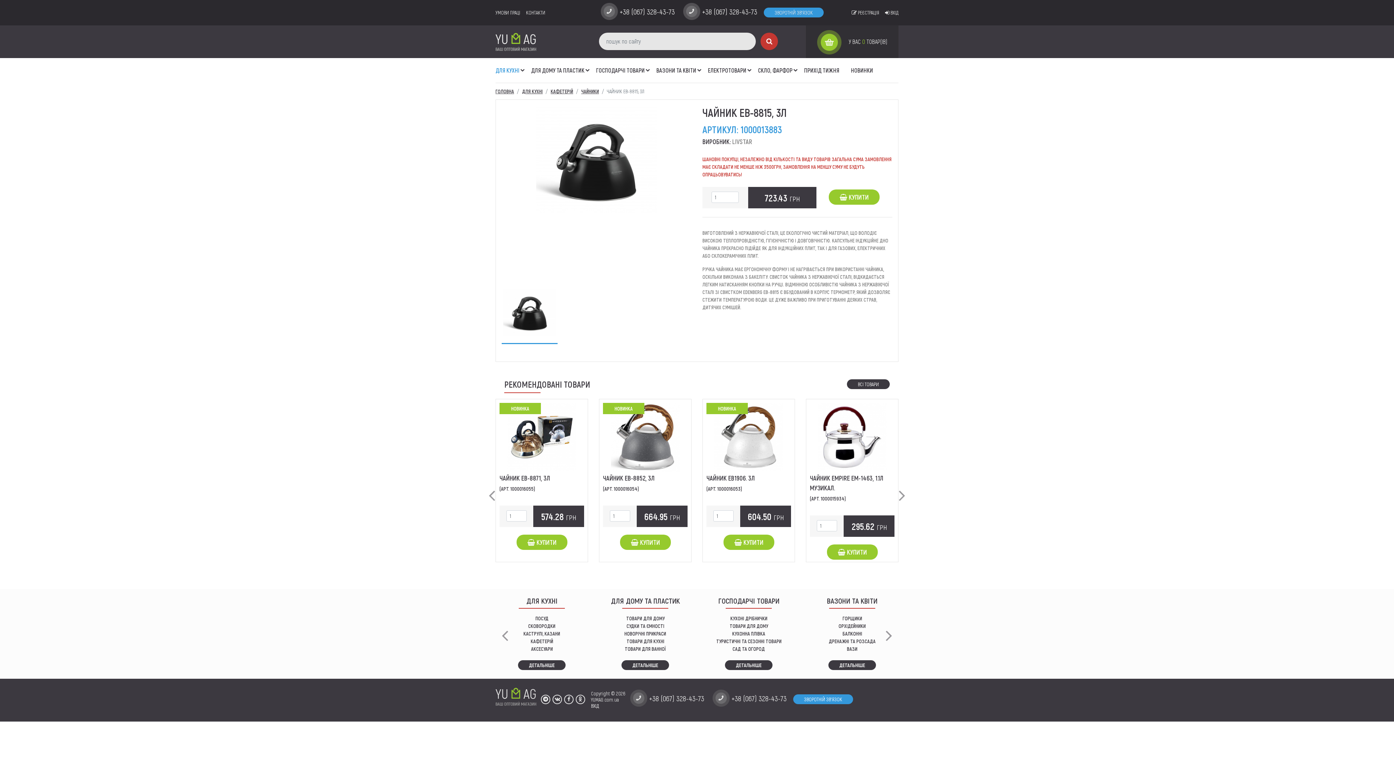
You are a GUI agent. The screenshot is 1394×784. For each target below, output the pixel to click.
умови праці (508, 12)
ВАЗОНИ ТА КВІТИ (676, 70)
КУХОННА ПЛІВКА (748, 633)
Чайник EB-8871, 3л (525, 478)
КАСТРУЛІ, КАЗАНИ (541, 633)
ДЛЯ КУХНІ (507, 70)
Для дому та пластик (557, 70)
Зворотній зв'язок (794, 12)
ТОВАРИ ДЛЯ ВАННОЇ (645, 649)
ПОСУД (542, 618)
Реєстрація (868, 12)
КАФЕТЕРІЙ (542, 641)
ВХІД (595, 706)
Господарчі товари (620, 70)
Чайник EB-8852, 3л (629, 478)
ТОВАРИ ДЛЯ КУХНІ (645, 641)
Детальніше (542, 665)
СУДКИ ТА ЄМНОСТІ (645, 626)
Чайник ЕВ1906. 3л (730, 478)
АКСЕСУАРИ (542, 649)
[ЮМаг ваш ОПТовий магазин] (516, 41)
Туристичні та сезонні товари (749, 641)
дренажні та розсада (852, 641)
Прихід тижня (821, 70)
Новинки (862, 70)
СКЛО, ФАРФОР (775, 70)
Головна (505, 91)
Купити (858, 197)
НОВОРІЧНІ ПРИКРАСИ (645, 633)
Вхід (893, 12)
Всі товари (868, 384)
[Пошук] (769, 41)
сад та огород (749, 649)
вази (852, 649)
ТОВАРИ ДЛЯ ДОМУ (645, 618)
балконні (852, 633)
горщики (852, 618)
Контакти (535, 12)
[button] (522, 66)
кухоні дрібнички (748, 618)
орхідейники (852, 626)
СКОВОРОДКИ (541, 626)
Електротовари (727, 70)
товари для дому (749, 626)
